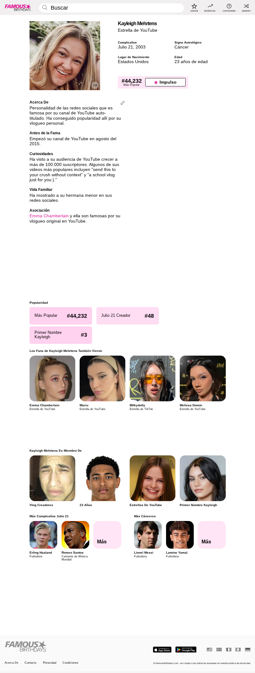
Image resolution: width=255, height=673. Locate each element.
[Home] (65, 646)
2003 (141, 47)
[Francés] (228, 649)
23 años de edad (191, 61)
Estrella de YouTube (137, 30)
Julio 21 (125, 47)
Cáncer (181, 47)
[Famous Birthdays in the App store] (162, 650)
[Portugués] (219, 649)
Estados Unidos (133, 61)
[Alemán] (247, 649)
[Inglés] (209, 649)
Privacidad (49, 662)
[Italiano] (238, 649)
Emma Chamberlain (49, 216)
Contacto (30, 662)
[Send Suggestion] (122, 103)
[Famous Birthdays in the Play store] (186, 650)
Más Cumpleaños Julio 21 (49, 516)
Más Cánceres (144, 516)
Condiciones (70, 662)
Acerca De (11, 662)
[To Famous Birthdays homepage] (18, 7)
